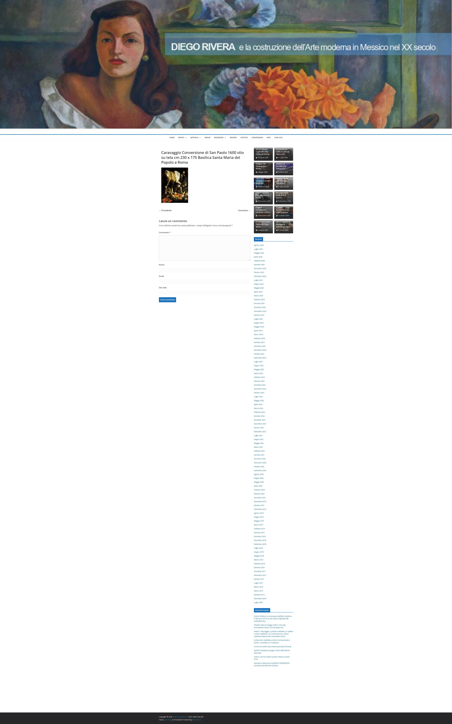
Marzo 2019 (258, 525)
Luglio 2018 (258, 548)
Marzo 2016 (258, 587)
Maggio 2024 (259, 327)
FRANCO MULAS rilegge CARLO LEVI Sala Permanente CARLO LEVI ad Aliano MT (283, 148)
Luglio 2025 (258, 280)
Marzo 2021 (258, 447)
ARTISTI (181, 137)
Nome (161, 264)
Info (269, 137)
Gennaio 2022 (259, 416)
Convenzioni (257, 137)
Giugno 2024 (259, 323)
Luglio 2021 (258, 435)
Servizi (207, 137)
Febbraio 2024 (259, 338)
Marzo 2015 (258, 591)
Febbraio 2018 (259, 563)
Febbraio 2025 (259, 299)
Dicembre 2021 (260, 420)
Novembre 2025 (260, 268)
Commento (164, 232)
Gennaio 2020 (259, 494)
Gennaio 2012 (259, 595)
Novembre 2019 (260, 501)
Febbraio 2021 (259, 451)
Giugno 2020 (259, 478)
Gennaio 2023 (259, 381)
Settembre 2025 (260, 276)
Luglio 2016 (258, 583)
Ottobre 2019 (259, 505)
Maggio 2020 (259, 482)
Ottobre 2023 (259, 354)
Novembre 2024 (260, 311)
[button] (185, 137)
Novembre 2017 (260, 575)
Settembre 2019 (260, 509)
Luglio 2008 (258, 602)
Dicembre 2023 (260, 346)
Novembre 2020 (260, 462)
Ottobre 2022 (259, 393)
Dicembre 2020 (260, 459)
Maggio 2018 (259, 556)
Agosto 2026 (259, 245)
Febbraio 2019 (259, 528)
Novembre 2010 (260, 598)
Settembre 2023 (260, 358)
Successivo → (244, 210)
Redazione (218, 137)
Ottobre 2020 (259, 466)
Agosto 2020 (259, 474)
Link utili (278, 137)
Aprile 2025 (258, 292)
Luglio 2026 (258, 249)
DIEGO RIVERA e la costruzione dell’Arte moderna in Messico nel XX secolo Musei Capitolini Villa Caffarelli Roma (273, 618)
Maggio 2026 (259, 253)
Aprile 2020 (258, 486)
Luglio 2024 (258, 319)
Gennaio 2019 (259, 532)
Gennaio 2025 (259, 303)
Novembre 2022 (260, 389)
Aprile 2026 (258, 257)
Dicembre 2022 (260, 385)
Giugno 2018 (259, 552)
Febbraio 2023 (259, 377)
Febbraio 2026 (259, 261)
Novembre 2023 (260, 350)
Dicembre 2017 (260, 571)
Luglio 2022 (258, 396)
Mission (233, 137)
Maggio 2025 (259, 288)
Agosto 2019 (259, 513)
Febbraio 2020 (259, 490)
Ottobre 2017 (259, 579)
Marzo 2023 (258, 373)
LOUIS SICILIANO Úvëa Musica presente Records (263, 179)
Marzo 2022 (258, 408)
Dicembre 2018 (260, 536)
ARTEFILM (194, 137)
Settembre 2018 (260, 544)
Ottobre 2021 (259, 428)
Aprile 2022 (258, 404)
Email (161, 276)
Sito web (163, 287)
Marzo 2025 (258, 296)
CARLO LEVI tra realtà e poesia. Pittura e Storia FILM (262, 194)
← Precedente (165, 210)
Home (171, 137)
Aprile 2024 (258, 330)
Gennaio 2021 (259, 455)
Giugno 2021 (259, 439)
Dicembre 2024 (260, 307)
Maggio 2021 (259, 443)
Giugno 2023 (259, 365)
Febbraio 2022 (259, 412)
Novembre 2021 (260, 424)
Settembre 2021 (260, 431)
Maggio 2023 (259, 369)
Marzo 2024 (258, 334)
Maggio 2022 (259, 400)
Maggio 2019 (259, 521)
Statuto (244, 137)
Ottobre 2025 (259, 272)
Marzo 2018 (258, 560)
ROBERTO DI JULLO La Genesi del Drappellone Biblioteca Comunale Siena (283, 222)
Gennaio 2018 (259, 567)
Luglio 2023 (258, 362)
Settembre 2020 (260, 470)
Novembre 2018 (260, 540)
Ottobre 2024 (259, 315)
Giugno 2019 (259, 517)
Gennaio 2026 (259, 264)
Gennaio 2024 (259, 342)
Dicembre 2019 (260, 497)
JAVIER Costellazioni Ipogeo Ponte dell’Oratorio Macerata (282, 178)
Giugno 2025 (259, 284)
